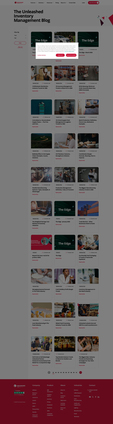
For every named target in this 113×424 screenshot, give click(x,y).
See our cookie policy (69, 51)
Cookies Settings (42, 55)
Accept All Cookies (71, 55)
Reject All (60, 55)
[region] (57, 50)
